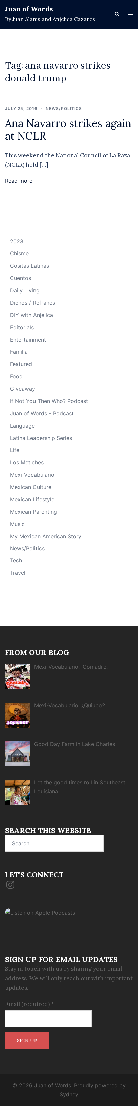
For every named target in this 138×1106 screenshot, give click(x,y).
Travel (17, 572)
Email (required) (29, 1004)
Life (14, 450)
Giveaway (22, 388)
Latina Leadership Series (41, 438)
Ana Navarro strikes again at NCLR (68, 129)
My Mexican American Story (45, 536)
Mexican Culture (30, 487)
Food (16, 376)
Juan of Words (29, 9)
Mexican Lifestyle (32, 499)
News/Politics (64, 108)
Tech (16, 560)
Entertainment (28, 339)
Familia (19, 351)
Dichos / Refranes (32, 302)
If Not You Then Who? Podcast (49, 401)
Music (17, 524)
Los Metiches (27, 462)
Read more (18, 180)
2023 (16, 241)
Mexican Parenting (33, 511)
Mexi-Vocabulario (32, 474)
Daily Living (25, 290)
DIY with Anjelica (31, 315)
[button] (116, 14)
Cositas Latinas (29, 265)
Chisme (19, 253)
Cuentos (20, 278)
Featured (21, 364)
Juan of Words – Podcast (42, 413)
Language (22, 425)
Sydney (69, 1094)
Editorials (22, 327)
